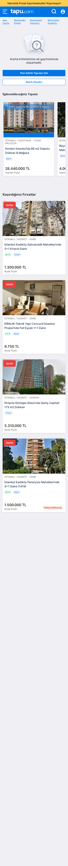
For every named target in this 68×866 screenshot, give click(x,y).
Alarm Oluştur (34, 81)
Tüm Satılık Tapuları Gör (34, 72)
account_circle (62, 11)
